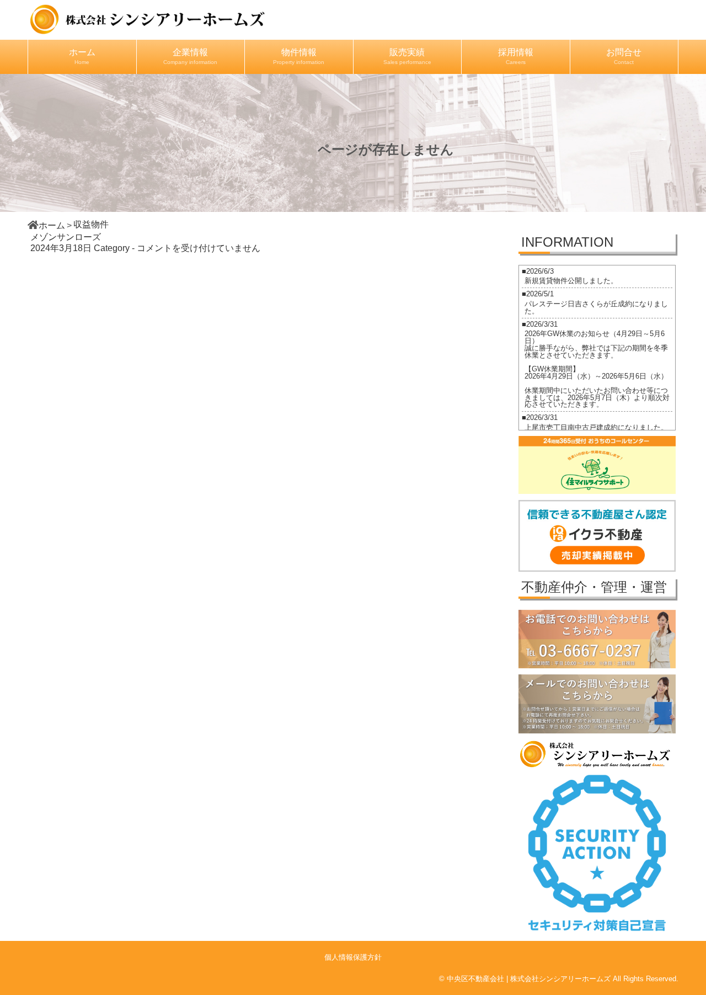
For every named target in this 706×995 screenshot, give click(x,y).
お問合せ (623, 56)
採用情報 (515, 56)
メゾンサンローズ (65, 237)
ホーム (82, 56)
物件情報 (298, 56)
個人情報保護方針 (353, 957)
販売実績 (407, 56)
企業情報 (190, 56)
